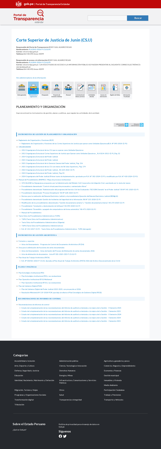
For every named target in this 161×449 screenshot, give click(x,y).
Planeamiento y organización (33, 95)
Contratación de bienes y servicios (80, 95)
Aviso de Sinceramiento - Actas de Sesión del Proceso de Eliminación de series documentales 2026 (58, 251)
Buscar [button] (138, 18)
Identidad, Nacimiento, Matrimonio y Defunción (34, 380)
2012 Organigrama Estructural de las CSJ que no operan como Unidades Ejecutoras (52, 150)
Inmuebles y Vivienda (113, 380)
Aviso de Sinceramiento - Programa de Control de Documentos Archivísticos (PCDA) (53, 244)
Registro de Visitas (115, 95)
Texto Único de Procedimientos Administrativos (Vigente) (43, 222)
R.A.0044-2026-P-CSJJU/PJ (40, 62)
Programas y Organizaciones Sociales (30, 395)
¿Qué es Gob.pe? (20, 430)
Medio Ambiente (111, 385)
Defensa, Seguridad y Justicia (26, 371)
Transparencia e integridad (70, 400)
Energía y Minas (66, 375)
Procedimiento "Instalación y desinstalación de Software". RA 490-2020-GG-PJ (51, 206)
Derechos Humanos (67, 371)
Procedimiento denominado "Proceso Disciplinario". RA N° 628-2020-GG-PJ (50, 193)
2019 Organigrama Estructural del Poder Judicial (40, 157)
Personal (68, 95)
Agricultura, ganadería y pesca (116, 361)
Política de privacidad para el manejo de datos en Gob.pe (79, 425)
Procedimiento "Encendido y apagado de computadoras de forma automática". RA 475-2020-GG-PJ (59, 209)
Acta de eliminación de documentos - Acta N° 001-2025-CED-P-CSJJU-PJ (49, 254)
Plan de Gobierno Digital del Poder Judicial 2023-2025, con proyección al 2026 (51, 289)
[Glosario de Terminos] (136, 125)
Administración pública (68, 361)
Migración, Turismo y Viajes (26, 390)
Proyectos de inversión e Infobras (56, 95)
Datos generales (21, 95)
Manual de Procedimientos (31, 213)
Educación (18, 375)
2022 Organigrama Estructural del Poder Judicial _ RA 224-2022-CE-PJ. (48, 170)
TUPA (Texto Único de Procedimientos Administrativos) (42, 219)
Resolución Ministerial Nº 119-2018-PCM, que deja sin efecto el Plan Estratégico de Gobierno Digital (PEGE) (62, 292)
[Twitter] (65, 436)
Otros (61, 390)
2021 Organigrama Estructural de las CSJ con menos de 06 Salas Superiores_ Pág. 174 (54, 167)
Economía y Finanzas (112, 371)
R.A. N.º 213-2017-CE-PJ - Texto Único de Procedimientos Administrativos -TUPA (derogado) (56, 229)
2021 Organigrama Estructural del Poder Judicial (40, 160)
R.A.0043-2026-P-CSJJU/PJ (40, 49)
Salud (61, 395)
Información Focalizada (126, 95)
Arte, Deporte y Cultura (24, 366)
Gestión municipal (111, 375)
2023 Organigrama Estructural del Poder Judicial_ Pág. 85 (43, 173)
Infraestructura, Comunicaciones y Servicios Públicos (77, 381)
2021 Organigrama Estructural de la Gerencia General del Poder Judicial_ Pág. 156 (52, 163)
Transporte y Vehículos (113, 400)
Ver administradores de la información (31, 78)
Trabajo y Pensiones (112, 395)
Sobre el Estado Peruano (29, 424)
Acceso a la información (103, 95)
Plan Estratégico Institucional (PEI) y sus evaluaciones (41, 276)
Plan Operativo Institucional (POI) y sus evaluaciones (41, 283)
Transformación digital (24, 400)
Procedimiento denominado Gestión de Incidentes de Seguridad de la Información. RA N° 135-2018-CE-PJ (61, 199)
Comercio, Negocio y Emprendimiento (119, 366)
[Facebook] (60, 436)
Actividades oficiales (92, 95)
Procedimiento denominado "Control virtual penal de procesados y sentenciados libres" (54, 186)
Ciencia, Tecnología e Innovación (73, 366)
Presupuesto (45, 95)
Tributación (19, 404)
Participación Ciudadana (114, 390)
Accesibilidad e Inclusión (24, 361)
